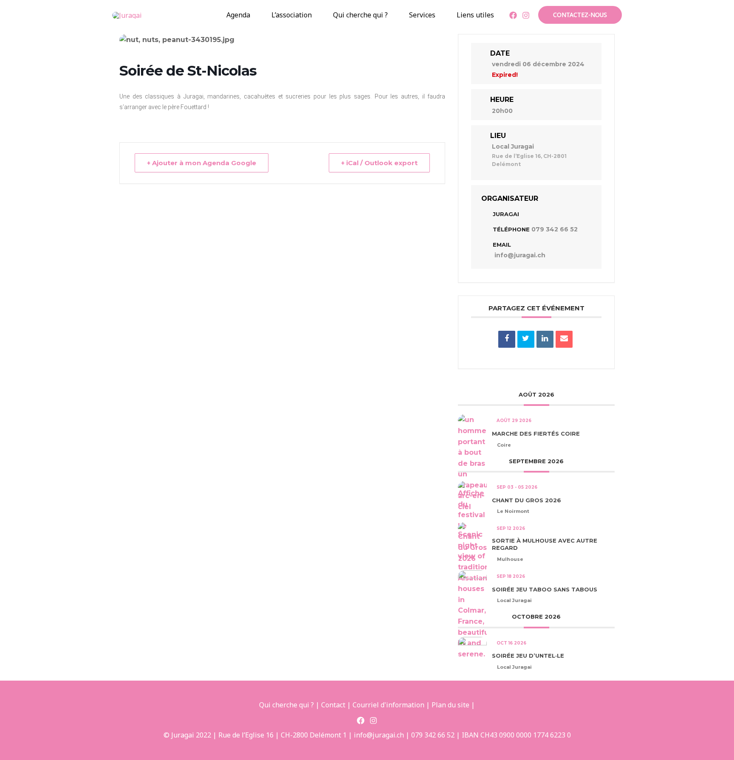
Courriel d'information (388, 704)
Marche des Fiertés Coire (536, 433)
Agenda (238, 15)
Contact (333, 704)
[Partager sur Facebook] (506, 339)
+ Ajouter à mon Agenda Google (201, 163)
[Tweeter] (525, 339)
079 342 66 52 (554, 229)
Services (422, 15)
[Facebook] (513, 15)
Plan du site (450, 704)
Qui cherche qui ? (360, 15)
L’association (291, 15)
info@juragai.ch (519, 255)
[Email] (564, 339)
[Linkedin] (544, 339)
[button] (155, 15)
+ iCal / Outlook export (379, 163)
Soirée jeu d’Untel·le (528, 655)
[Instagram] (526, 15)
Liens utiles (475, 15)
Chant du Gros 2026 (526, 500)
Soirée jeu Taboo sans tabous (544, 589)
